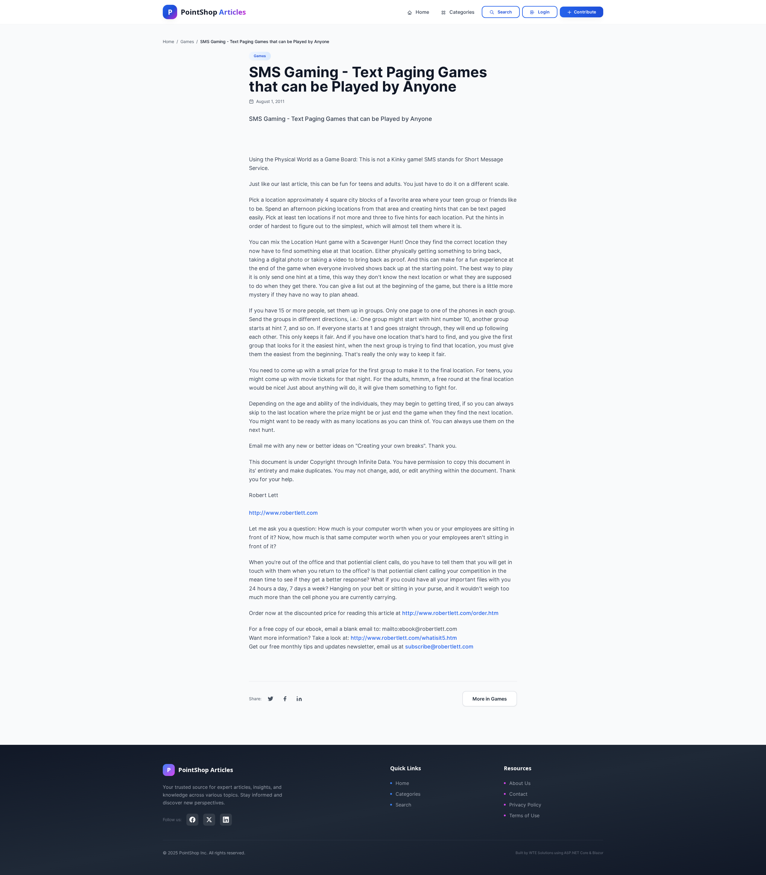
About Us (520, 783)
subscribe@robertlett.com (439, 646)
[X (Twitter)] (209, 820)
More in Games (489, 699)
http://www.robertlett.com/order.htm (450, 613)
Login (543, 11)
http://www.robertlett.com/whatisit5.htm (404, 638)
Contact (518, 794)
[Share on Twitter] (270, 698)
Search (504, 11)
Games (260, 56)
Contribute (584, 11)
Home (421, 12)
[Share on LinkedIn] (299, 698)
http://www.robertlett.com (283, 513)
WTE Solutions (541, 852)
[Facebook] (192, 820)
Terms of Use (524, 815)
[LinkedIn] (226, 820)
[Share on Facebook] (284, 698)
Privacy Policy (525, 805)
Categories (461, 12)
